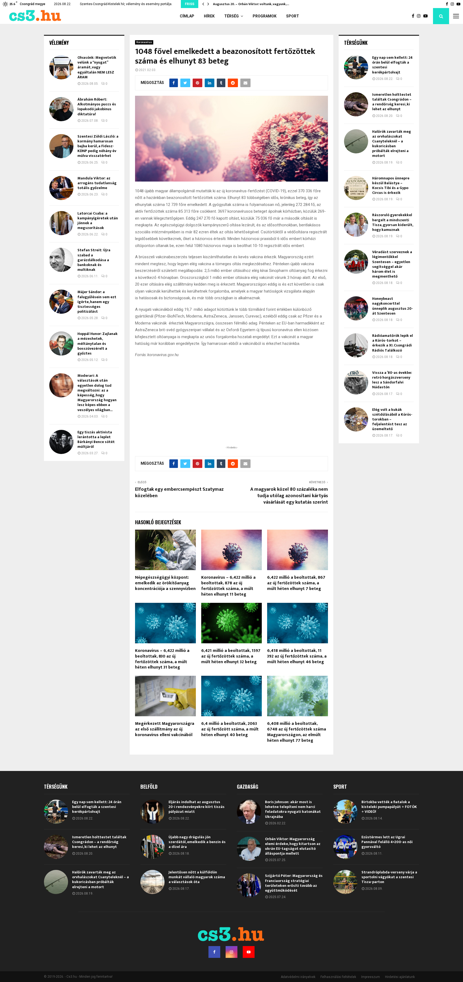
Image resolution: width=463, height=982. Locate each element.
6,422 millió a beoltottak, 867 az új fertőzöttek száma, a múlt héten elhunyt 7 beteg (296, 583)
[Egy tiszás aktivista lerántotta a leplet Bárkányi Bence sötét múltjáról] (61, 442)
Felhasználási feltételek (338, 977)
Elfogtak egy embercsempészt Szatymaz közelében (179, 492)
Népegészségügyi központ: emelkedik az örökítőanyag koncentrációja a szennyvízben (165, 583)
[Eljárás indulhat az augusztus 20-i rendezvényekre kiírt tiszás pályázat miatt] (152, 812)
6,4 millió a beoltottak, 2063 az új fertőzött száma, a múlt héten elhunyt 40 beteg (230, 729)
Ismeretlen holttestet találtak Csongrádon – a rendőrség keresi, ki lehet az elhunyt (392, 101)
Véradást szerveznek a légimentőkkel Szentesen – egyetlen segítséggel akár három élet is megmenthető (392, 264)
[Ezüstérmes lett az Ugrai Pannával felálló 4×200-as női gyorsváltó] (345, 847)
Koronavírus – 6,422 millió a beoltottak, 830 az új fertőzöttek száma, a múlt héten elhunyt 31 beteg (162, 659)
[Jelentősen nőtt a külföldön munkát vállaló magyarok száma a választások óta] (152, 882)
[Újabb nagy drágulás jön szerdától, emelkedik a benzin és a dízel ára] (152, 847)
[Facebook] (414, 16)
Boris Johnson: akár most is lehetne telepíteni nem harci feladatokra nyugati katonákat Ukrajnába (293, 809)
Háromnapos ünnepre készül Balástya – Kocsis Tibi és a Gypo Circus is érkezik (390, 185)
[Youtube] (426, 16)
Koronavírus (144, 42)
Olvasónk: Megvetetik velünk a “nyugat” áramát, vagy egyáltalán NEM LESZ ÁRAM (96, 67)
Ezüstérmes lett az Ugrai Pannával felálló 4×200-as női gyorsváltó (387, 842)
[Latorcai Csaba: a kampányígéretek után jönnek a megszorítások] (61, 223)
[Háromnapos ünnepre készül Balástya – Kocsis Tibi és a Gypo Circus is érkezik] (356, 188)
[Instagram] (420, 16)
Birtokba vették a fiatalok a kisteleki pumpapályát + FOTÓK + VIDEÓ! (389, 807)
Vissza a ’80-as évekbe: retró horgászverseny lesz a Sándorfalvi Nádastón (392, 380)
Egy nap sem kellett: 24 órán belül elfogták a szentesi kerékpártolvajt (392, 64)
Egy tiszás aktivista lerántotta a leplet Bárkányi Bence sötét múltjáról (96, 439)
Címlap (187, 16)
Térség (231, 16)
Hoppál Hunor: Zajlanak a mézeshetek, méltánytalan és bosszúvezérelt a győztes (97, 343)
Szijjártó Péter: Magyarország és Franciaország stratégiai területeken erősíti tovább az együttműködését (294, 883)
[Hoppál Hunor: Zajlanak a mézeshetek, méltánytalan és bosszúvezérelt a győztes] (61, 343)
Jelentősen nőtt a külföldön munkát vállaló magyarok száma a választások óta (197, 877)
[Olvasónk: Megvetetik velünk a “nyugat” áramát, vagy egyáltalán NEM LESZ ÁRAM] (61, 67)
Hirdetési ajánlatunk (400, 977)
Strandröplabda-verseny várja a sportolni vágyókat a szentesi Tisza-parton (389, 877)
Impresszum (370, 977)
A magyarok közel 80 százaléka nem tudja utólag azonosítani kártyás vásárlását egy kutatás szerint (289, 495)
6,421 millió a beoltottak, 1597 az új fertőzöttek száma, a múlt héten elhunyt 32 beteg (230, 656)
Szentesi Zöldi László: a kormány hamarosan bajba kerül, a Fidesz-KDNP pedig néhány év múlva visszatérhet (97, 146)
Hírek (209, 16)
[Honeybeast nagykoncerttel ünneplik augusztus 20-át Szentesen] (356, 308)
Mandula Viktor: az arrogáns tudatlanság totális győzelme (97, 183)
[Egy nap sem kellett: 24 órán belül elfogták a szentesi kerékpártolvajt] (356, 67)
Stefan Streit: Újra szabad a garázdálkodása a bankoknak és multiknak (93, 260)
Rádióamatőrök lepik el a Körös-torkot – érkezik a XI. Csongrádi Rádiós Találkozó (392, 343)
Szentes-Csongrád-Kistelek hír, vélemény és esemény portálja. (126, 4)
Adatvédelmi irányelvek (298, 977)
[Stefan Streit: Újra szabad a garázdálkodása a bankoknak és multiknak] (61, 260)
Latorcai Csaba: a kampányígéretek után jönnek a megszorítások (97, 220)
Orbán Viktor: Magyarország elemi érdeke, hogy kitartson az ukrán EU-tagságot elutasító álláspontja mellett (292, 846)
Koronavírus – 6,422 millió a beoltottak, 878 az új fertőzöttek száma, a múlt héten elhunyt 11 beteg (228, 586)
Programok (265, 16)
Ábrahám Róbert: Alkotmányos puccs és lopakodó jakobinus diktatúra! (96, 106)
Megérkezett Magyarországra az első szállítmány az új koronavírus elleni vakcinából (164, 729)
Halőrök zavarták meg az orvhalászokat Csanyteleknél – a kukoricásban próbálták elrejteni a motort (391, 143)
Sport (292, 16)
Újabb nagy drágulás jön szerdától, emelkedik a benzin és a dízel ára (197, 842)
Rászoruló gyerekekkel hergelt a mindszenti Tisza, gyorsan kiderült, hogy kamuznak (392, 222)
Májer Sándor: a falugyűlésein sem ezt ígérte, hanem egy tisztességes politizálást (96, 302)
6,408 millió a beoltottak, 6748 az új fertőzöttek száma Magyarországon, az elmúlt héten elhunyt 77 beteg (296, 732)
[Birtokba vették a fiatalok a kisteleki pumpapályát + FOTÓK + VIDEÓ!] (345, 812)
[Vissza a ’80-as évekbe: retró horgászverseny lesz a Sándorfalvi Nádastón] (356, 382)
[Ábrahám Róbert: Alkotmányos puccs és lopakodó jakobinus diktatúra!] (61, 109)
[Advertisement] (231, 410)
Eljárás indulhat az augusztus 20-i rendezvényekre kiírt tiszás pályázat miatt (197, 807)
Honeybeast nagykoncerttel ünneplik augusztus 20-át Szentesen (392, 306)
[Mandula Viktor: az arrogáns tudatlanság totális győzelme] (61, 188)
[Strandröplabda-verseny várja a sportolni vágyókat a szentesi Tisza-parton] (345, 882)
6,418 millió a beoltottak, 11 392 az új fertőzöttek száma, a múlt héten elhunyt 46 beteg (297, 656)
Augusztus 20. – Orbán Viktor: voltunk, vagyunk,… (251, 4)
